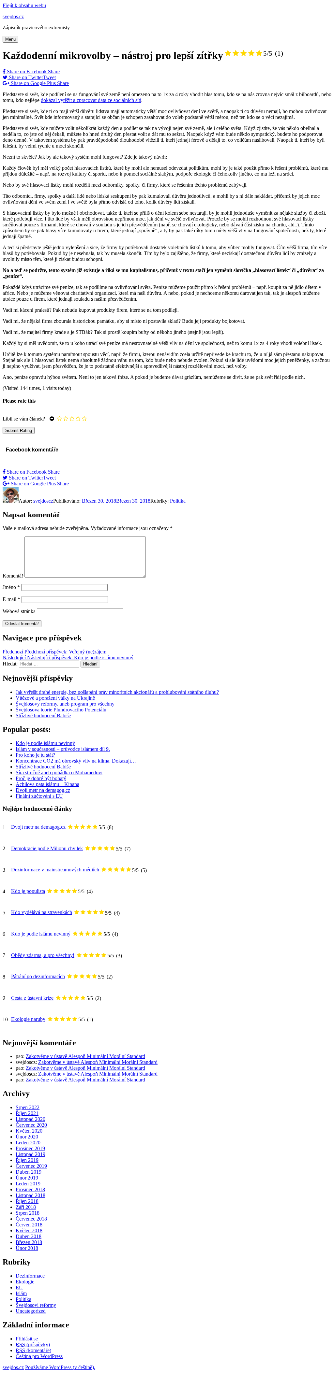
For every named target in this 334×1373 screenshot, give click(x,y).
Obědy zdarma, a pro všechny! (42, 955)
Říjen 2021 (27, 1113)
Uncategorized (31, 1311)
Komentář (13, 576)
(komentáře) (33, 1350)
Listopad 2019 (30, 1154)
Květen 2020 (29, 1131)
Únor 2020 (27, 1136)
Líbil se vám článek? (24, 419)
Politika (178, 501)
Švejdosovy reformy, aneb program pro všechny (65, 704)
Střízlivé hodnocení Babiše (43, 715)
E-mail (11, 599)
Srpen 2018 (27, 1213)
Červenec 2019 (31, 1166)
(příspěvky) (33, 1344)
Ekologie (25, 1281)
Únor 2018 (27, 1248)
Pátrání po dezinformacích (38, 976)
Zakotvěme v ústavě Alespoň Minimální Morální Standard (85, 1056)
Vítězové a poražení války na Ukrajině (55, 698)
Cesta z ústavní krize (32, 998)
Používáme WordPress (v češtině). (60, 1367)
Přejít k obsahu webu (24, 5)
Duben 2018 (28, 1236)
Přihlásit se (27, 1338)
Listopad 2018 (30, 1195)
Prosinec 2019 (30, 1148)
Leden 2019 (28, 1183)
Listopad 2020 (30, 1119)
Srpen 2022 (27, 1107)
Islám (21, 1293)
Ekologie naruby (28, 1019)
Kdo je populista (28, 891)
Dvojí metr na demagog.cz (38, 827)
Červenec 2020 (31, 1125)
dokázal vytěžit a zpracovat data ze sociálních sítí (91, 100)
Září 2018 (26, 1207)
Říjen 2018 (27, 1201)
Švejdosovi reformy (36, 1305)
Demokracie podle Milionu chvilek (47, 848)
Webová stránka (19, 611)
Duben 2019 (28, 1172)
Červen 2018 (29, 1224)
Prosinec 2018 (30, 1189)
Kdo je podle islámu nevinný (40, 934)
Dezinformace (30, 1276)
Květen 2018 (29, 1230)
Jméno (11, 587)
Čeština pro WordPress (39, 1356)
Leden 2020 (28, 1142)
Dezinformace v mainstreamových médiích (55, 869)
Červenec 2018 (31, 1219)
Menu (10, 39)
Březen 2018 (29, 1242)
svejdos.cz (13, 16)
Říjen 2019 (27, 1160)
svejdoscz (43, 501)
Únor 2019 (27, 1177)
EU (19, 1287)
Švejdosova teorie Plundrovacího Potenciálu (61, 709)
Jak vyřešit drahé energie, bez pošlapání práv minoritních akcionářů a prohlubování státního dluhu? (117, 692)
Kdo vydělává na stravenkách (41, 912)
